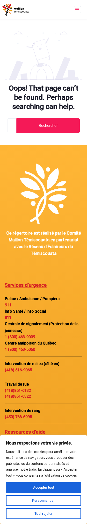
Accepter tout (43, 487)
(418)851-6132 (18, 390)
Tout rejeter (44, 514)
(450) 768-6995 (18, 417)
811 (8, 317)
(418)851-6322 (18, 396)
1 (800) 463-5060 (20, 349)
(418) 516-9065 (18, 370)
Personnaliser (43, 500)
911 (8, 305)
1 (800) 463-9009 (20, 337)
